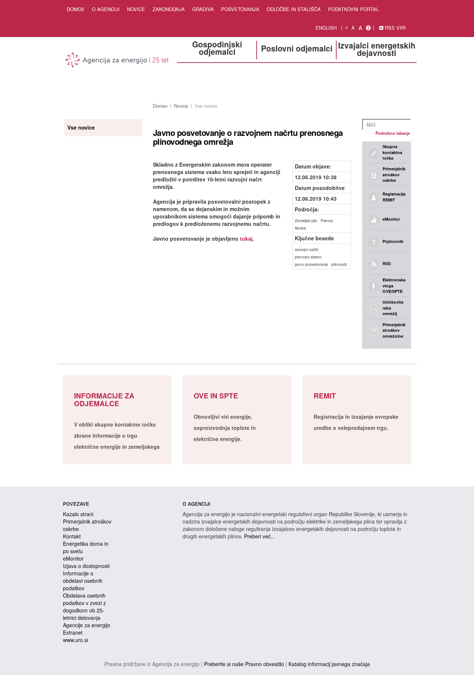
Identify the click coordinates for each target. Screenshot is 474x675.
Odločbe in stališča (294, 9)
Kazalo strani (78, 514)
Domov (75, 9)
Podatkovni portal (353, 9)
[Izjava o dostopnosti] (368, 28)
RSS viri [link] (394, 27)
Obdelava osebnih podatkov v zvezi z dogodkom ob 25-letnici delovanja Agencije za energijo (86, 610)
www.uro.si (75, 640)
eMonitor (73, 558)
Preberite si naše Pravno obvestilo (244, 664)
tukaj (246, 238)
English (326, 27)
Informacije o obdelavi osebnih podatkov (83, 580)
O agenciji (106, 9)
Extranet (73, 632)
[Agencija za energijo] (117, 61)
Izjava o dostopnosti (86, 565)
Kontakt (72, 536)
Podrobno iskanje (392, 133)
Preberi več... (259, 536)
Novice (136, 9)
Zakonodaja (169, 9)
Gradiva (203, 9)
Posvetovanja (240, 9)
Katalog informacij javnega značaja (329, 664)
